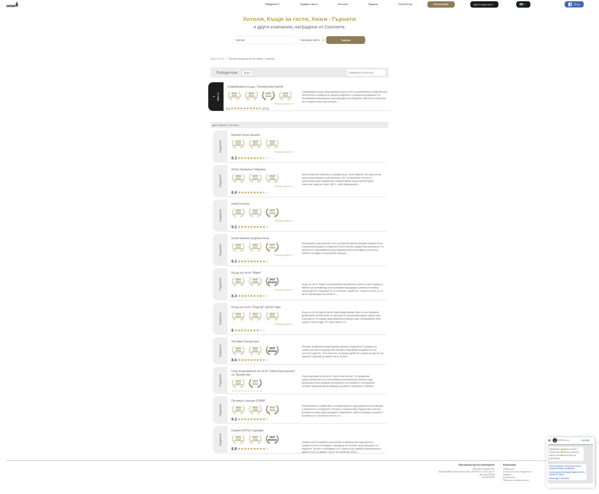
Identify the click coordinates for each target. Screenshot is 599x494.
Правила (373, 4)
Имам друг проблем (559, 478)
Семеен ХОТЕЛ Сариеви (247, 430)
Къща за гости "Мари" (246, 272)
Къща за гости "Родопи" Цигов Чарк (256, 307)
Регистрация (441, 4)
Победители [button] (271, 4)
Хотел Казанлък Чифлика (248, 169)
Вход (577, 4)
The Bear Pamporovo (245, 341)
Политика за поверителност (516, 480)
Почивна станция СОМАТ (248, 400)
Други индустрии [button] (482, 4)
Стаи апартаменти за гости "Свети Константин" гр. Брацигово (263, 372)
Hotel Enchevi (240, 203)
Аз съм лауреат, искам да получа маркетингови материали (565, 467)
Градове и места (309, 4)
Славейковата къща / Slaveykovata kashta (255, 86)
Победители (508, 469)
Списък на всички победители (517, 471)
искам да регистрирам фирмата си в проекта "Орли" (566, 473)
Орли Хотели (217, 58)
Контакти (343, 4)
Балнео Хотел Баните (245, 135)
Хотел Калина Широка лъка (250, 238)
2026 (247, 73)
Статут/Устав (405, 4)
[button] (523, 4)
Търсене (345, 40)
